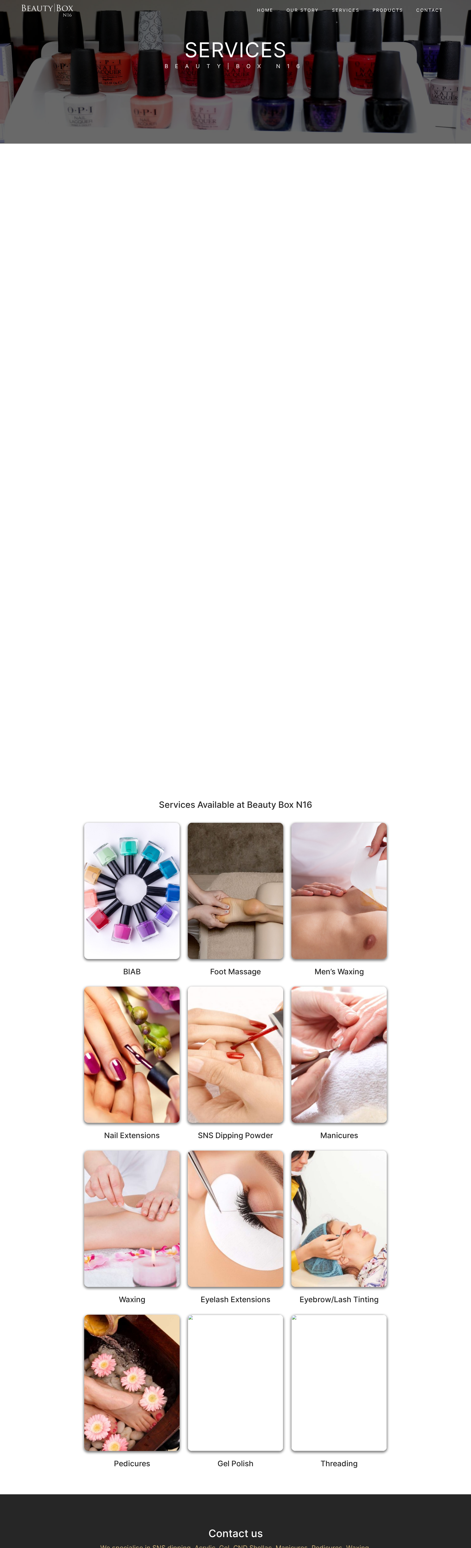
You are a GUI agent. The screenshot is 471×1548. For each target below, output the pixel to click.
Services (346, 10)
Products (388, 10)
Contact (429, 10)
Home (265, 10)
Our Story (302, 10)
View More (132, 909)
